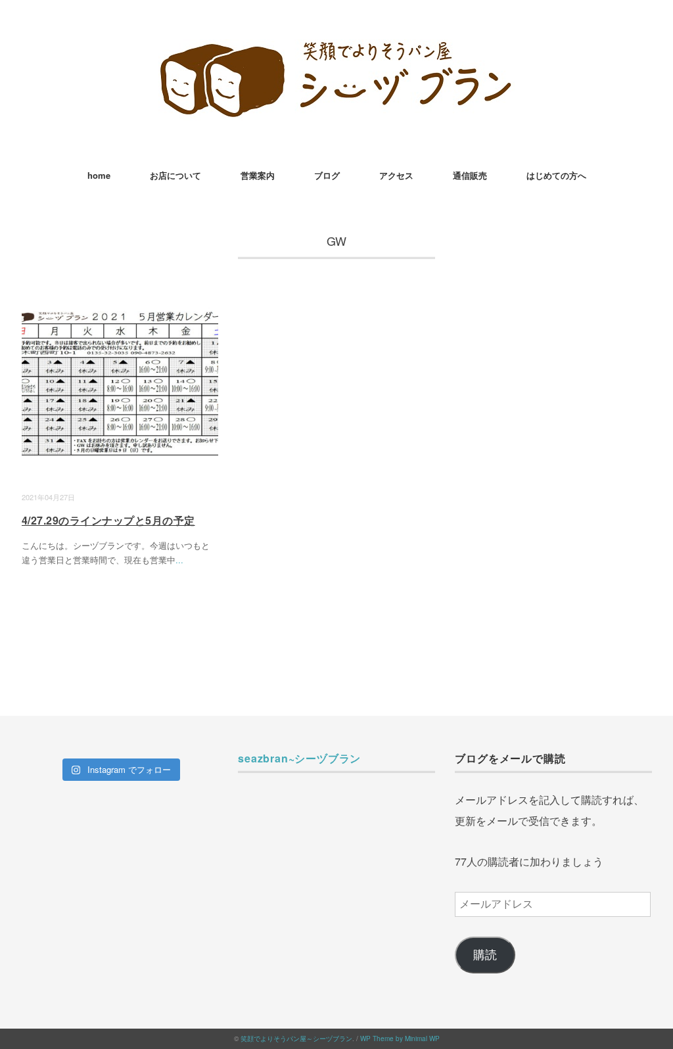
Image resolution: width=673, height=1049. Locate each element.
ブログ (327, 175)
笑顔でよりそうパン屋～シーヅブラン (296, 1038)
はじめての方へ (556, 175)
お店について (175, 175)
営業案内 (258, 175)
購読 (485, 955)
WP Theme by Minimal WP (400, 1038)
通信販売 (470, 175)
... (179, 559)
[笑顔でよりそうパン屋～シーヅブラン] (336, 49)
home (98, 175)
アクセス (396, 175)
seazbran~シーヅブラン (299, 758)
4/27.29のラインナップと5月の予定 (108, 520)
